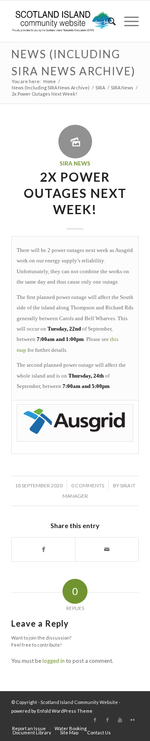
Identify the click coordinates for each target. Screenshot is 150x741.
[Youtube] (120, 720)
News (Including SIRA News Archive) (51, 87)
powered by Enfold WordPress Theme (51, 711)
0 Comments (87, 485)
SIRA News (122, 87)
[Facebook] (95, 720)
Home (49, 81)
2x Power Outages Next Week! (75, 193)
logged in (53, 660)
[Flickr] (132, 720)
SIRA (100, 87)
